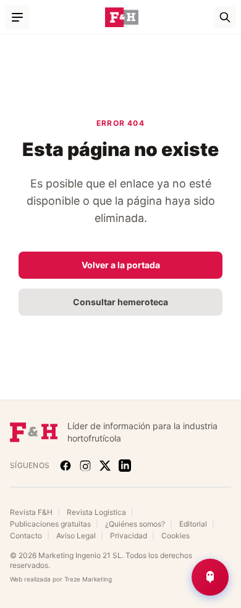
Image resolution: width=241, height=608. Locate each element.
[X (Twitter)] (105, 465)
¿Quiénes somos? (135, 523)
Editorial (193, 523)
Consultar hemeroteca (120, 302)
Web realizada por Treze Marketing (61, 579)
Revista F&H (31, 512)
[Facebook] (65, 465)
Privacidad (128, 535)
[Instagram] (85, 465)
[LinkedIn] (125, 465)
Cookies (175, 535)
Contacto (26, 535)
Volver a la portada (121, 265)
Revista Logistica (96, 512)
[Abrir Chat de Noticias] (210, 577)
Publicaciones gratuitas (50, 523)
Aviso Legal (76, 535)
